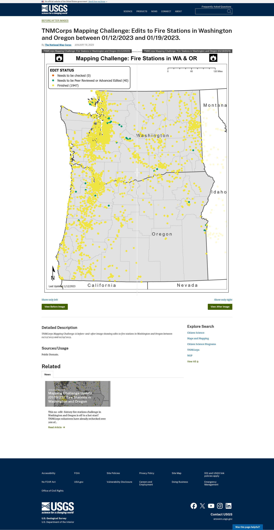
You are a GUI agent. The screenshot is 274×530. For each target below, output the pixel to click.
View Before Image (55, 306)
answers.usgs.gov (222, 519)
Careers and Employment (146, 483)
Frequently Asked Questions (216, 6)
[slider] (137, 172)
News (154, 11)
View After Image (220, 306)
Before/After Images (55, 20)
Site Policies (113, 473)
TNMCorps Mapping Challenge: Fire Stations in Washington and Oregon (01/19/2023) (187, 51)
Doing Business (180, 482)
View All (192, 361)
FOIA (77, 473)
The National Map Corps (58, 45)
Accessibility (48, 473)
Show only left (50, 299)
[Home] (54, 13)
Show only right (223, 299)
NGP (189, 355)
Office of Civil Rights (53, 491)
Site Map (176, 473)
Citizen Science (195, 332)
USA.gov (78, 482)
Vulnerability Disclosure (119, 482)
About (178, 11)
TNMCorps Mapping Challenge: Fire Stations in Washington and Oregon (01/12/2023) (86, 51)
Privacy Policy (146, 473)
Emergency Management (211, 483)
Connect (166, 11)
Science (128, 11)
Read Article (55, 427)
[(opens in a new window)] (194, 505)
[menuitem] (128, 10)
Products (141, 11)
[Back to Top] (263, 519)
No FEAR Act (49, 482)
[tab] (47, 374)
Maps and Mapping (198, 338)
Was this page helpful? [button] (247, 527)
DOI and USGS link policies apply (214, 474)
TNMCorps (193, 349)
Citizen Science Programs (201, 344)
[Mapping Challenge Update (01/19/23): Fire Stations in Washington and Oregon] (77, 394)
